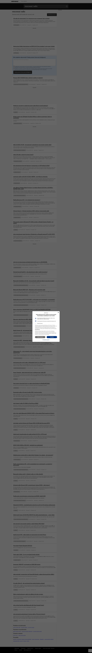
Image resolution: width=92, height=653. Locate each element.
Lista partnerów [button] (37, 329)
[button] (46, 323)
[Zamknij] (58, 312)
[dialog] (46, 326)
